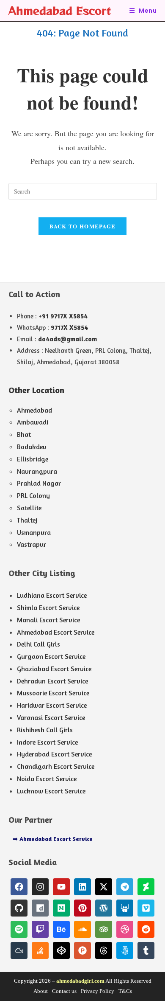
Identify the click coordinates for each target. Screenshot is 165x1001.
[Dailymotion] (40, 908)
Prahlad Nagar (39, 483)
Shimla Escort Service (48, 607)
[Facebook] (19, 886)
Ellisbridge (32, 459)
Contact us (64, 991)
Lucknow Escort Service (51, 791)
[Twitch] (40, 929)
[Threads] (103, 950)
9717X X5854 (69, 327)
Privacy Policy (97, 991)
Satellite (29, 507)
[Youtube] (61, 886)
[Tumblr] (146, 950)
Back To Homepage (83, 226)
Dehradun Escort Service (52, 681)
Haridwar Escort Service (52, 705)
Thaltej (27, 520)
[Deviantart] (146, 886)
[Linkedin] (82, 886)
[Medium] (61, 908)
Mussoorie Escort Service (53, 693)
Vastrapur (31, 544)
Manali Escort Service (48, 620)
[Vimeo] (146, 908)
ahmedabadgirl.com (80, 981)
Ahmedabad (34, 410)
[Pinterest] (82, 908)
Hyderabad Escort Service (54, 754)
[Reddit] (146, 929)
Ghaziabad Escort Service (54, 668)
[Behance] (61, 929)
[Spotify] (19, 929)
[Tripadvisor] (103, 929)
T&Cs (125, 991)
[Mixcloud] (19, 950)
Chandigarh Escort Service (55, 766)
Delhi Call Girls (38, 644)
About (40, 991)
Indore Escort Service (47, 742)
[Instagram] (40, 886)
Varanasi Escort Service (51, 717)
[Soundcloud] (82, 929)
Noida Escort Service (47, 778)
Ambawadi (32, 422)
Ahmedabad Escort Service (55, 632)
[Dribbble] (124, 929)
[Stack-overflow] (40, 950)
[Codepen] (61, 950)
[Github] (19, 908)
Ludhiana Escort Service (52, 595)
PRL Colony (33, 495)
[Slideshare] (124, 908)
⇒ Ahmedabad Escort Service (53, 838)
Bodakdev (32, 446)
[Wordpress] (103, 908)
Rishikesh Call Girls (45, 729)
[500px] (124, 950)
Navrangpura (37, 471)
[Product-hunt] (82, 950)
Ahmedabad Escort (59, 10)
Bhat (24, 434)
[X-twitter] (103, 886)
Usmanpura (34, 532)
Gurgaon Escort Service (51, 656)
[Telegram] (124, 886)
